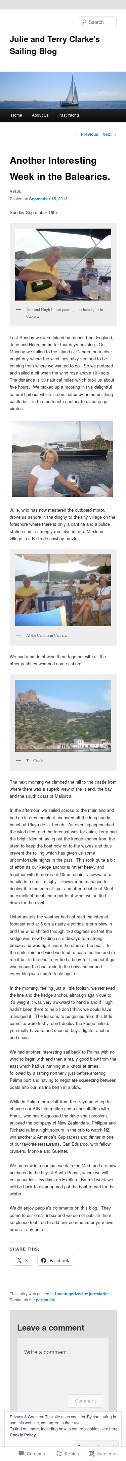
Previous (87, 134)
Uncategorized (69, 1294)
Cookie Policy (23, 1435)
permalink (45, 1300)
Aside (16, 191)
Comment (85, 1401)
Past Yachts (69, 115)
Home (16, 115)
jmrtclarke (99, 1294)
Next (109, 134)
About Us (40, 115)
